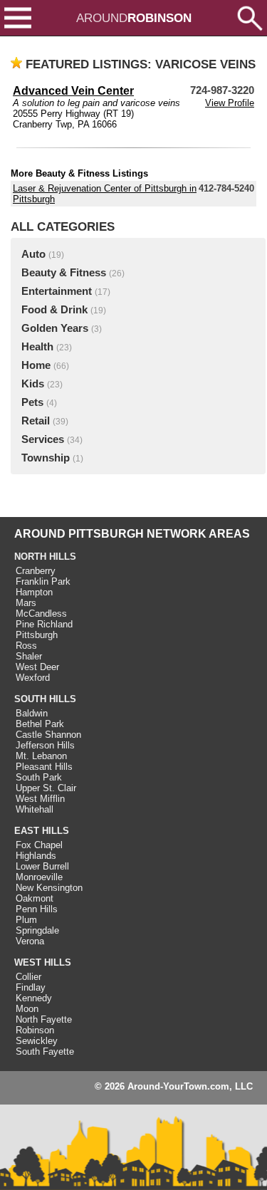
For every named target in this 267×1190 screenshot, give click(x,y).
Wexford (33, 677)
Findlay (31, 987)
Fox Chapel (39, 845)
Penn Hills (37, 909)
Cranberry (36, 570)
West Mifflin (40, 798)
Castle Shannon (48, 734)
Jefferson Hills (45, 745)
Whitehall (34, 809)
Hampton (34, 592)
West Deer (37, 667)
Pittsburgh (37, 635)
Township (45, 458)
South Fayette (45, 1051)
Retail (35, 421)
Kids (32, 384)
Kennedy (34, 998)
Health (37, 347)
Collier (28, 976)
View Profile (229, 103)
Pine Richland (44, 624)
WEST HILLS (42, 962)
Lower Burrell (42, 866)
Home (36, 365)
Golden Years (54, 328)
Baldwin (32, 713)
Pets (32, 402)
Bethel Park (40, 724)
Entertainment (56, 291)
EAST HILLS (41, 830)
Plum (26, 919)
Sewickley (37, 1040)
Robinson (35, 1030)
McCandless (41, 613)
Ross (26, 645)
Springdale (37, 930)
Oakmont (34, 898)
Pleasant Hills (44, 766)
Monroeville (39, 877)
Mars (26, 602)
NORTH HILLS (45, 556)
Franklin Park (43, 581)
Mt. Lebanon (41, 756)
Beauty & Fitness (63, 272)
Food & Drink (54, 309)
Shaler (29, 656)
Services (42, 439)
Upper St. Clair (46, 788)
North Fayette (44, 1019)
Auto (33, 254)
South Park (39, 777)
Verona (30, 941)
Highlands (36, 855)
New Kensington (49, 887)
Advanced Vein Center (73, 91)
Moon (27, 1008)
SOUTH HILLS (45, 699)
